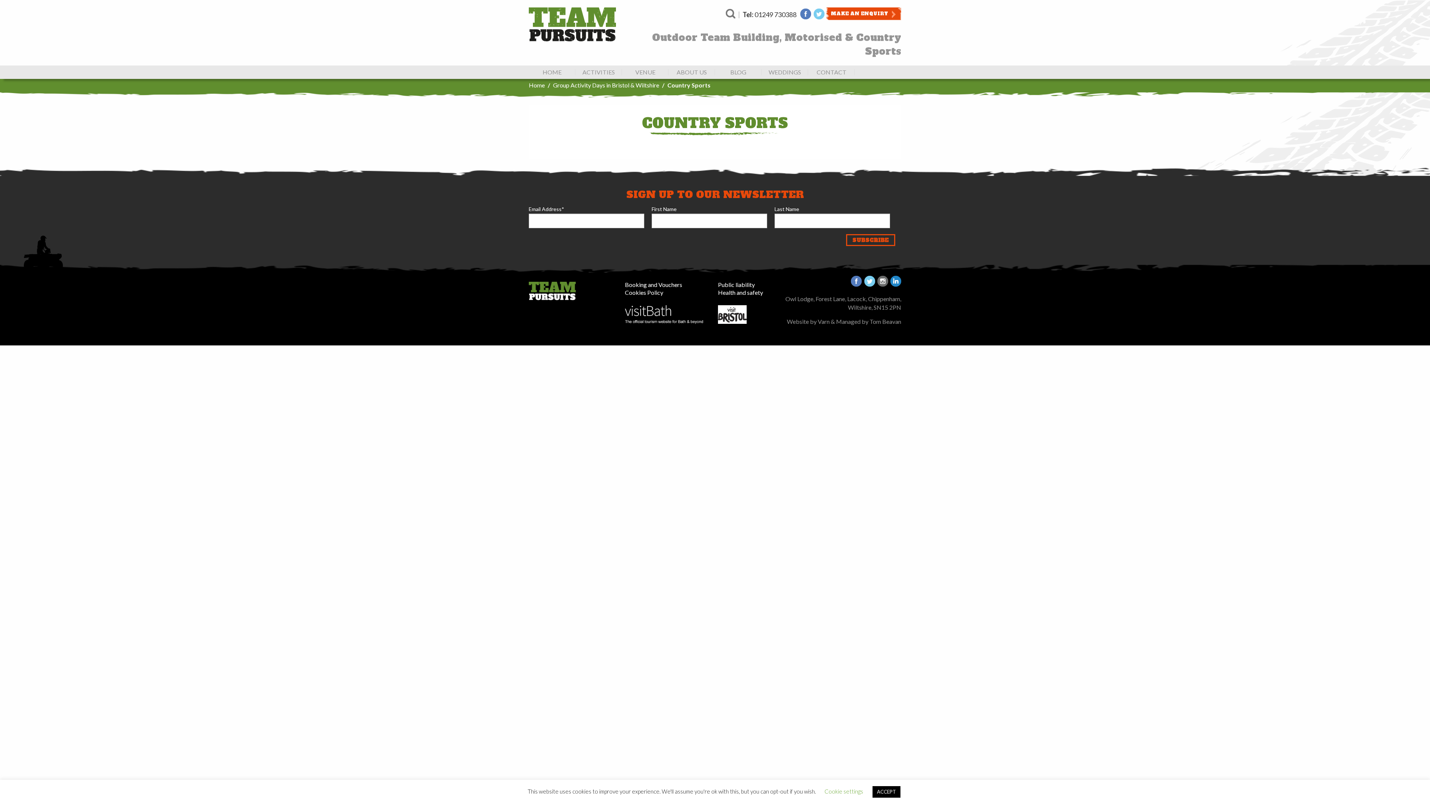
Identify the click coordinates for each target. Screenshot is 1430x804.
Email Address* (546, 209)
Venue (645, 72)
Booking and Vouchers (653, 285)
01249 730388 (770, 14)
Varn (824, 321)
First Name (664, 209)
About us (692, 72)
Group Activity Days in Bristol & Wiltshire (606, 85)
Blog (738, 72)
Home (552, 72)
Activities (598, 72)
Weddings (785, 72)
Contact (831, 72)
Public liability (736, 285)
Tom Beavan (885, 321)
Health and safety (740, 293)
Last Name (787, 209)
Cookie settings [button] (843, 791)
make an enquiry (859, 14)
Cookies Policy (644, 293)
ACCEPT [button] (886, 792)
